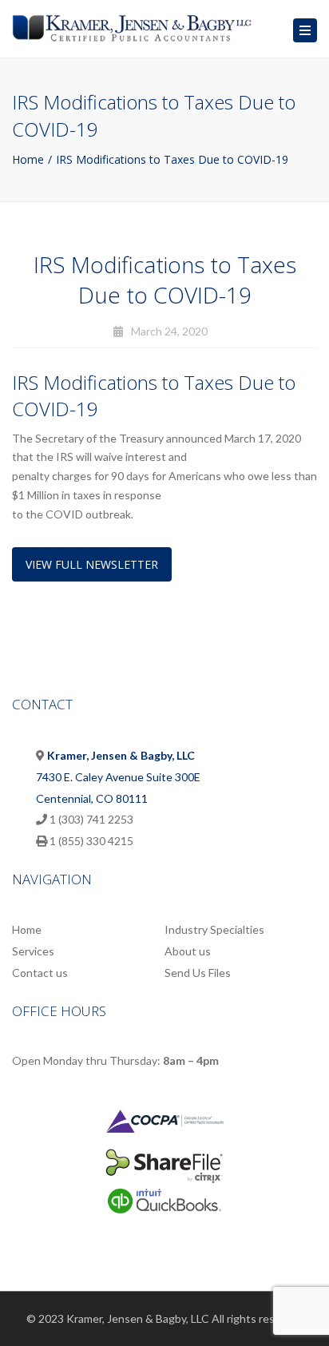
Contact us (40, 972)
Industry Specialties (214, 929)
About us (187, 951)
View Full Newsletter (92, 564)
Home (28, 159)
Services (33, 951)
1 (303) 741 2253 (91, 819)
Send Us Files (197, 972)
